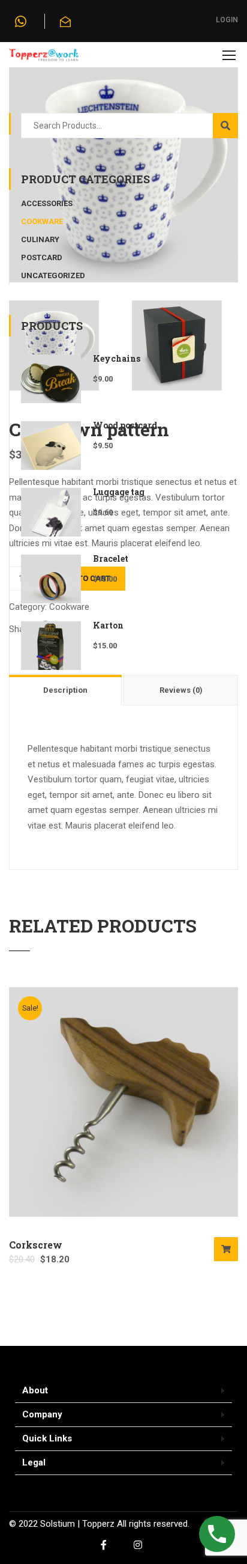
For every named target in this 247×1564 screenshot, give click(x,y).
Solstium (57, 1523)
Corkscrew (35, 1244)
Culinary (40, 239)
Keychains (116, 358)
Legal (34, 1462)
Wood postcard (125, 425)
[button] (123, 1391)
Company (42, 1414)
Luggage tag (118, 491)
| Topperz (95, 1523)
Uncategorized (53, 275)
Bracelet (110, 558)
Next (228, 167)
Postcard (41, 257)
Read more (226, 1249)
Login (227, 20)
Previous (18, 167)
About (35, 1390)
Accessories (47, 203)
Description (65, 690)
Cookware (42, 221)
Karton (108, 625)
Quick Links (47, 1438)
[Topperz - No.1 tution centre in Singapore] (44, 57)
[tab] (66, 690)
